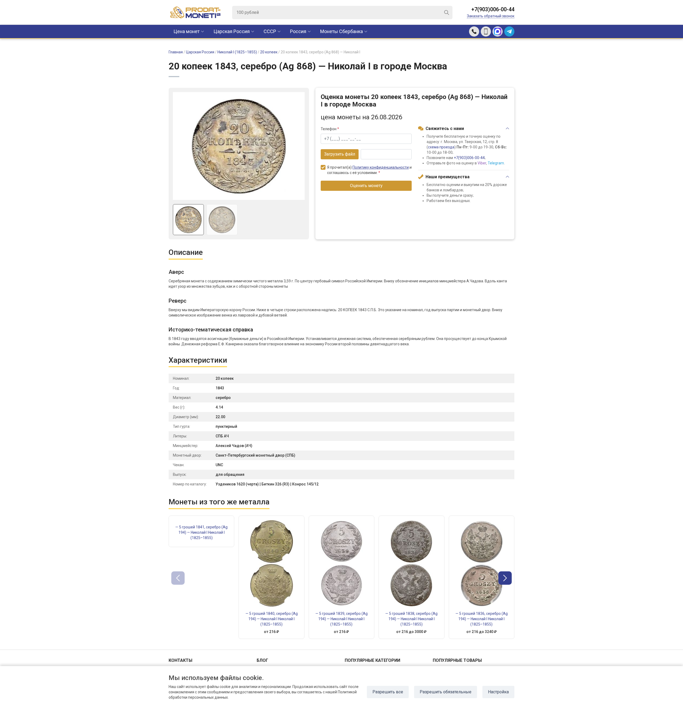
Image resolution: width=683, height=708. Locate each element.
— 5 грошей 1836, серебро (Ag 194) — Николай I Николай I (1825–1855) (481, 618)
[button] (505, 578)
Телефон (330, 129)
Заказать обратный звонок (490, 16)
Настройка (498, 691)
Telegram (496, 163)
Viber (482, 163)
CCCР (270, 31)
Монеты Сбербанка (341, 31)
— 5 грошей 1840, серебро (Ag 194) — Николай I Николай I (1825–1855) (271, 618)
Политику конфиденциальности (380, 167)
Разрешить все (387, 691)
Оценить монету (366, 185)
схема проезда (441, 147)
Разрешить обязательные (445, 691)
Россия (298, 31)
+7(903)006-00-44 (492, 9)
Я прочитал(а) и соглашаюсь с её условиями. (369, 170)
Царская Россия (231, 31)
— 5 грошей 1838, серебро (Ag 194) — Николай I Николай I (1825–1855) (411, 618)
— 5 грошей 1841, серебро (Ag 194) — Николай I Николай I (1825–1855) (201, 532)
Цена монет (186, 31)
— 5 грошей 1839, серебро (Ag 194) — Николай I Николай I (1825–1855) (341, 618)
